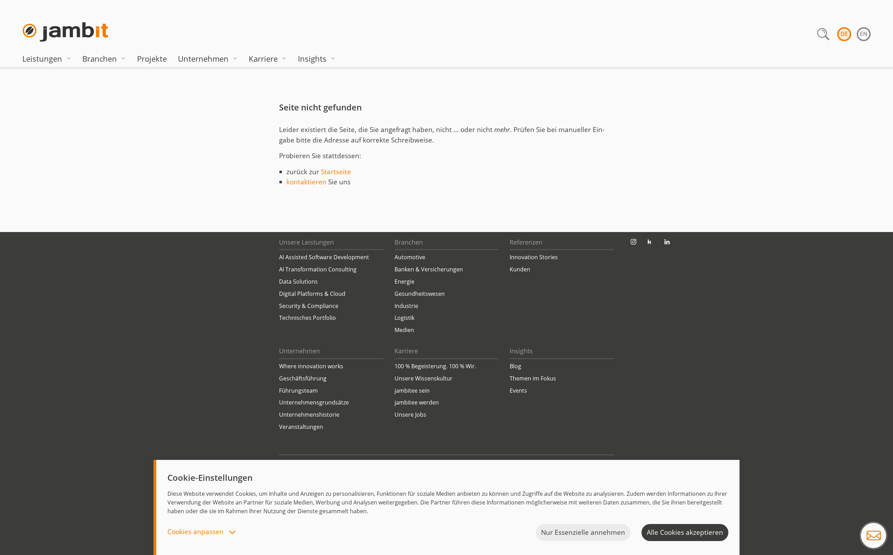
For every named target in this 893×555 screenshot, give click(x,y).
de (844, 34)
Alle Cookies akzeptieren (685, 532)
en (864, 34)
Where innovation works (311, 366)
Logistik (404, 318)
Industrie (406, 306)
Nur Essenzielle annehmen (583, 532)
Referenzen (526, 242)
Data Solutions (298, 281)
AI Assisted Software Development (324, 257)
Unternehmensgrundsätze (314, 402)
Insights (312, 58)
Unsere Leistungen (306, 242)
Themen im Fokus (533, 378)
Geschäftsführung (303, 378)
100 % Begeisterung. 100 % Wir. (435, 366)
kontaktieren (306, 181)
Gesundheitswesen (420, 294)
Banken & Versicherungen (429, 269)
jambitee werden (417, 402)
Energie (404, 281)
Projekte (152, 58)
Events (518, 390)
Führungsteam (298, 390)
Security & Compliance (308, 306)
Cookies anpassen (196, 532)
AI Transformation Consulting (318, 269)
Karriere (263, 58)
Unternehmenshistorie (309, 414)
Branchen (99, 58)
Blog (515, 366)
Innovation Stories (534, 257)
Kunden (520, 269)
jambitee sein (412, 390)
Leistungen (42, 58)
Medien (404, 330)
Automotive (410, 257)
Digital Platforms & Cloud (312, 294)
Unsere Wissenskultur (423, 378)
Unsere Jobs (410, 414)
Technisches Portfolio (307, 318)
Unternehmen (203, 58)
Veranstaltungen (301, 427)
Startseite (336, 171)
